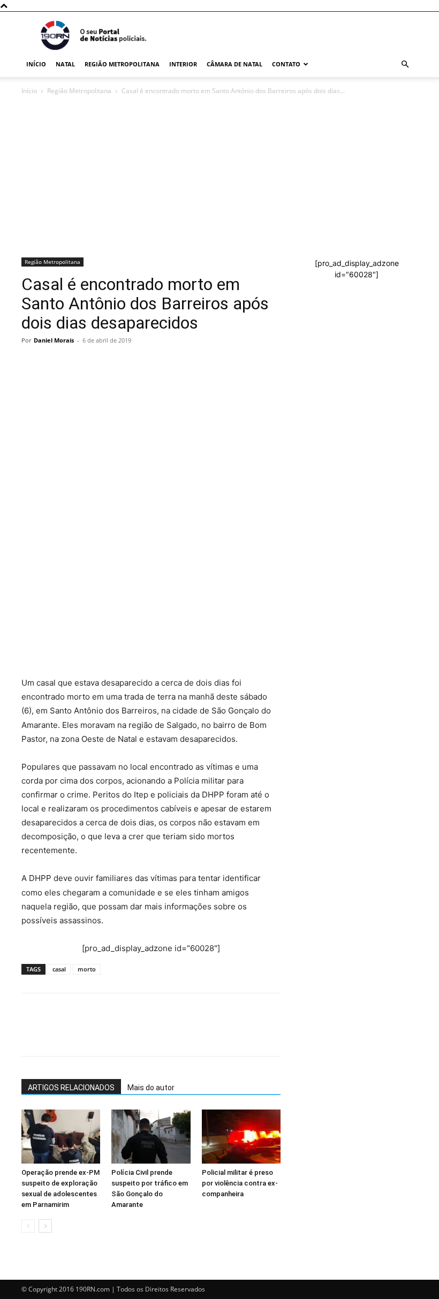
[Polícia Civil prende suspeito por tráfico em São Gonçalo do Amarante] (150, 1137)
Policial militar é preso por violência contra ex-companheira (240, 1183)
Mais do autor (151, 1087)
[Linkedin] (130, 364)
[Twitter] (81, 364)
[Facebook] (56, 364)
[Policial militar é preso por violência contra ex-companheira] (241, 1137)
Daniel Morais (54, 340)
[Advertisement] (219, 177)
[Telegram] (106, 364)
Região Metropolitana (122, 64)
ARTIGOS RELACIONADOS (71, 1087)
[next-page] (45, 1226)
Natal (65, 64)
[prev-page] (28, 1226)
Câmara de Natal (234, 64)
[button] (405, 64)
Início (36, 64)
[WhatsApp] (32, 364)
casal (59, 969)
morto (87, 969)
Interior (183, 64)
